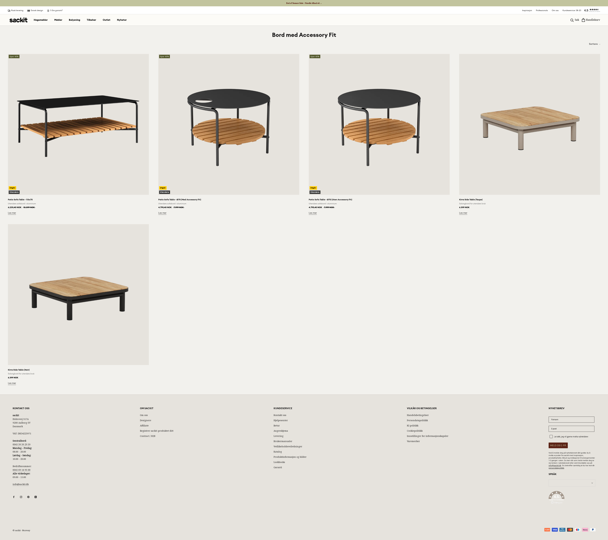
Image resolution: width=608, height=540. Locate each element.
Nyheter (122, 20)
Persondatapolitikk (417, 420)
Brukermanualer (283, 441)
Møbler (58, 20)
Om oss (555, 10)
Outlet (106, 20)
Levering (278, 435)
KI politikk (412, 425)
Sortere (593, 44)
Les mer (12, 212)
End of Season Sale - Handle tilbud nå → (304, 3)
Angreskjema (281, 430)
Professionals (542, 10)
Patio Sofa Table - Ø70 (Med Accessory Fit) (179, 199)
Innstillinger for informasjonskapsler (427, 435)
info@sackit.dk (21, 484)
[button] (590, 10)
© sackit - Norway (21, 530)
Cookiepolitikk (415, 430)
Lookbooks (279, 462)
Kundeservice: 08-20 (572, 10)
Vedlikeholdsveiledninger (288, 446)
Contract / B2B (147, 435)
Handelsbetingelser (418, 415)
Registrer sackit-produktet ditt (156, 430)
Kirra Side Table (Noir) (19, 369)
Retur (277, 425)
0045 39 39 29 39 (21, 444)
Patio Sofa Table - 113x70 (20, 199)
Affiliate (144, 425)
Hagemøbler (41, 20)
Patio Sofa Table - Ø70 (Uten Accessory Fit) (330, 199)
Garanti (278, 467)
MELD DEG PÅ (558, 445)
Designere (145, 420)
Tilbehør (91, 20)
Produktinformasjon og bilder (290, 456)
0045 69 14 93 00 (21, 469)
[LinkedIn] (36, 496)
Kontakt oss (280, 415)
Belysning (74, 20)
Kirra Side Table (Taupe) (471, 199)
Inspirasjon (527, 10)
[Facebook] (14, 496)
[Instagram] (21, 496)
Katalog (278, 451)
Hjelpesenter (281, 420)
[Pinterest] (28, 496)
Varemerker (413, 441)
